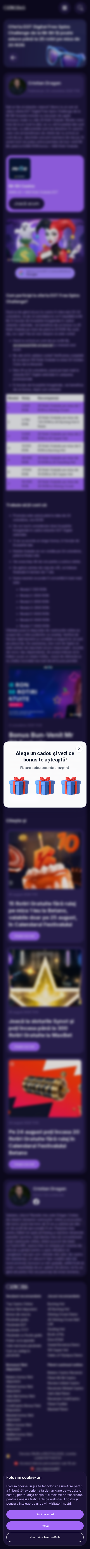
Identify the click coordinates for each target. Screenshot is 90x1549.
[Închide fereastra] (79, 749)
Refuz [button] (45, 1525)
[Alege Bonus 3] (19, 786)
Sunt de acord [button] (45, 1514)
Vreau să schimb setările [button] (45, 1537)
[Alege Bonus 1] (45, 786)
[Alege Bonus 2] (71, 786)
